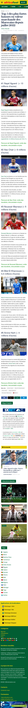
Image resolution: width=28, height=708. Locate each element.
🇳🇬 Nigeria (4, 582)
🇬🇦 (14, 638)
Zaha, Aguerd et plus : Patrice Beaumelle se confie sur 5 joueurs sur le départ (13, 470)
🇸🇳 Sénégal (4, 587)
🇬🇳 (1, 640)
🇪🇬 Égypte (4, 567)
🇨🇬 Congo (4, 562)
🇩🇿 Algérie (4, 6)
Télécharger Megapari (10, 623)
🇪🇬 (13, 638)
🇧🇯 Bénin (12, 6)
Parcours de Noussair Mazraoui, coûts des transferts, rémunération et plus (14, 265)
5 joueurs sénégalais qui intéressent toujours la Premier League (13, 516)
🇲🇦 (5, 640)
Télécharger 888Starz (10, 616)
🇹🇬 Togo (3, 590)
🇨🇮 (11, 638)
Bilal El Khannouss (6, 297)
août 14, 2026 (6, 500)
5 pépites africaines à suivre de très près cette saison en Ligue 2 (13, 537)
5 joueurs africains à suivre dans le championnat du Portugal (13, 498)
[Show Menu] (2, 2)
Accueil (2, 11)
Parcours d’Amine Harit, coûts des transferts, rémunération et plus (12, 384)
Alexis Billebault (8, 474)
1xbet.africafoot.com (7, 697)
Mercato (7, 11)
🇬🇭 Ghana (4, 575)
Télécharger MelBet (9, 619)
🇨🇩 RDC (3, 585)
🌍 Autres (4, 595)
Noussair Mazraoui (6, 233)
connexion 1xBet (16, 432)
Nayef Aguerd (5, 110)
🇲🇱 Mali (3, 577)
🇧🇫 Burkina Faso (6, 557)
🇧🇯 (3, 638)
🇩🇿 (1, 638)
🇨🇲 (7, 638)
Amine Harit (12, 363)
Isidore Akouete (5, 28)
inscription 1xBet (9, 428)
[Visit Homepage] (11, 2)
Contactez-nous (5, 690)
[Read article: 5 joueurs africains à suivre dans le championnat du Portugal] (14, 493)
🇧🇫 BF (19, 6)
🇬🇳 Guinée (4, 572)
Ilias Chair (4, 176)
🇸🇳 (9, 640)
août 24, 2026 (16, 474)
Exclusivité (6, 466)
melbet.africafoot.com (7, 699)
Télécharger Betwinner (10, 613)
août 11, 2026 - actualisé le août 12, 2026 (13, 520)
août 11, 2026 (6, 540)
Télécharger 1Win (9, 609)
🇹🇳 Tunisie (4, 592)
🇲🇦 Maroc (15, 392)
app (24, 2)
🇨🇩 (7, 640)
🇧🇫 (5, 638)
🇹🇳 (13, 640)
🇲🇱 (3, 640)
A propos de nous (7, 666)
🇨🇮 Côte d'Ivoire (6, 565)
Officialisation (4, 633)
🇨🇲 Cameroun (5, 560)
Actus (4, 485)
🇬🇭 (14, 640)
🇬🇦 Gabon (4, 570)
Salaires (3, 635)
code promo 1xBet (8, 435)
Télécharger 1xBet (9, 606)
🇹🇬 (11, 640)
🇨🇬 (9, 638)
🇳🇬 (16, 638)
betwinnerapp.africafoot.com (9, 701)
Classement (6, 505)
